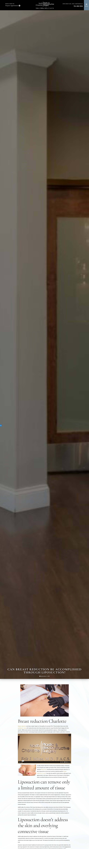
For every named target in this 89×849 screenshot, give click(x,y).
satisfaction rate (22, 728)
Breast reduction (22, 726)
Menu (86, 6)
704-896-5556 (78, 6)
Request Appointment (11, 5)
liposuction (44, 769)
